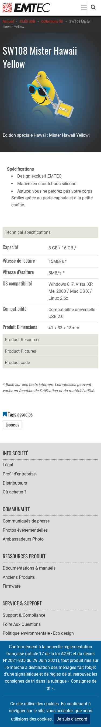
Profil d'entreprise (19, 474)
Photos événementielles (25, 530)
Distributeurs (15, 483)
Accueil (8, 21)
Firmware (11, 586)
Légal (8, 464)
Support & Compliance (24, 615)
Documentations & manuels (29, 568)
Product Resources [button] (22, 339)
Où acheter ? (14, 492)
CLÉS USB (27, 21)
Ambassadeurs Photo (23, 539)
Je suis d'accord (72, 719)
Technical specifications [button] (28, 232)
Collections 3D (52, 21)
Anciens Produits (19, 577)
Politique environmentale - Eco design (38, 633)
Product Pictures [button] (20, 351)
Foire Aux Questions (22, 624)
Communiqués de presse (26, 521)
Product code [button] (17, 362)
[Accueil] (26, 7)
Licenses (12, 424)
